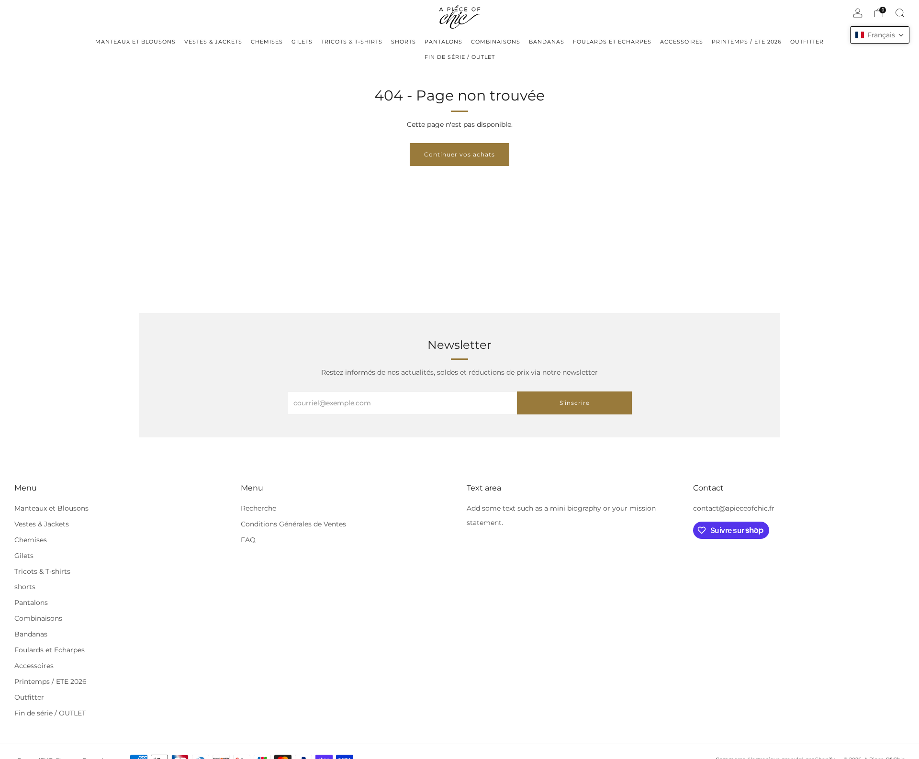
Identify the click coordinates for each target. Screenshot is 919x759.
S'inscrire (575, 402)
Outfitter (29, 697)
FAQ (248, 540)
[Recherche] (900, 13)
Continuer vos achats (459, 154)
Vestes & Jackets (41, 524)
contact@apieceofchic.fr (733, 508)
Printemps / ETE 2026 (50, 681)
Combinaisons (38, 618)
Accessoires (34, 666)
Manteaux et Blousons (51, 508)
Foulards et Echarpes (49, 650)
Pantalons (31, 602)
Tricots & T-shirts (42, 571)
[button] (880, 35)
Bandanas (30, 634)
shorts (24, 587)
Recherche (258, 508)
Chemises (30, 540)
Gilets (24, 555)
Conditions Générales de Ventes (293, 524)
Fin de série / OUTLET (50, 713)
